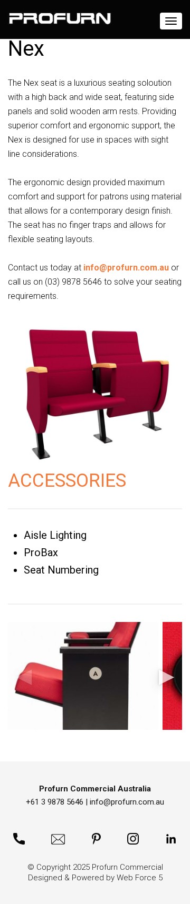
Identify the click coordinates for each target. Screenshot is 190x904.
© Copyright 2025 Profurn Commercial (95, 867)
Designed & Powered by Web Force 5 (95, 877)
